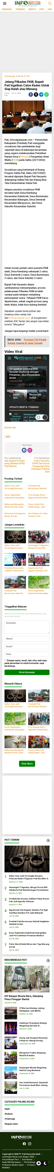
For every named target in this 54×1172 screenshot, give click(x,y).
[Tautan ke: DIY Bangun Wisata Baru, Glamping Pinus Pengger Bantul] (27, 979)
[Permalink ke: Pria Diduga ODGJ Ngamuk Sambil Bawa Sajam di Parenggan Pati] (39, 718)
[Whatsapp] (46, 94)
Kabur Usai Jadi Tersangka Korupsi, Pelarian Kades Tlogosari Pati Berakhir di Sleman (13, 487)
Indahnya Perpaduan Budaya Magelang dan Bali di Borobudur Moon (33, 1024)
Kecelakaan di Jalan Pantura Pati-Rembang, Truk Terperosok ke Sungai (38, 515)
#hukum (8, 1114)
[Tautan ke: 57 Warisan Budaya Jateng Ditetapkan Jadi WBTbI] (10, 1013)
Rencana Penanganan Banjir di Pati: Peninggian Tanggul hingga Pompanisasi (15, 515)
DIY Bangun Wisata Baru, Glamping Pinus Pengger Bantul (23, 998)
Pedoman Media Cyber (13, 1165)
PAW (15, 160)
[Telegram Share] (41, 94)
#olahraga (9, 1119)
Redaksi (6, 1167)
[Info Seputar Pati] (27, 3)
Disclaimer (27, 1159)
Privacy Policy (34, 1165)
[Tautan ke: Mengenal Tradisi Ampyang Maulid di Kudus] (10, 1057)
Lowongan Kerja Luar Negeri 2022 (18, 1157)
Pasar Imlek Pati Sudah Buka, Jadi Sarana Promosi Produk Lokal (36, 505)
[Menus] (4, 3)
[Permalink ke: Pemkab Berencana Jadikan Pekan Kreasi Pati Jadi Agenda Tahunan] (15, 559)
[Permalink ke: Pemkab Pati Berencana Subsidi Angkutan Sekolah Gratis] (15, 582)
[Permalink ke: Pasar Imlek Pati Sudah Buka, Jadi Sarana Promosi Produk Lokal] (39, 742)
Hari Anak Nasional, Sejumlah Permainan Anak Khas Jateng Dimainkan (33, 1084)
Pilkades (24, 156)
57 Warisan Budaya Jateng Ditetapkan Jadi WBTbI (31, 1009)
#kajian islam (11, 1124)
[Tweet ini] (36, 94)
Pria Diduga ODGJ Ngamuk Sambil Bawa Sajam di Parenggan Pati (38, 496)
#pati (7, 1109)
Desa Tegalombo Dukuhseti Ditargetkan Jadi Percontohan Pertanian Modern (15, 496)
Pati (6, 95)
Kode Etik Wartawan (11, 1162)
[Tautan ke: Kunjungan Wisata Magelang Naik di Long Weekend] (10, 1072)
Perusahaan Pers (10, 1159)
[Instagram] (29, 450)
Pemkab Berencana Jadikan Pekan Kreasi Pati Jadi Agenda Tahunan (14, 569)
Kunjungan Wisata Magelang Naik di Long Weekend (32, 1069)
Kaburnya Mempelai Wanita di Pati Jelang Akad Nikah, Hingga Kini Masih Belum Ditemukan (14, 505)
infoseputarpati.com (19, 317)
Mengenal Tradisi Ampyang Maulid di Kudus (32, 1054)
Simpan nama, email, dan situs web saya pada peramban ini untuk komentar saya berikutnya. (25, 663)
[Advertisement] (27, 43)
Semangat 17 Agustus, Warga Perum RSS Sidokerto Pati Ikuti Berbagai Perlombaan (38, 546)
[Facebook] (24, 450)
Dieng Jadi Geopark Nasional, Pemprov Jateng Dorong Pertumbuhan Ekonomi (33, 1039)
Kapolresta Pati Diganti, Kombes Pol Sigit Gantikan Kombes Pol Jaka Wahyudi (39, 569)
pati (8, 436)
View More (27, 763)
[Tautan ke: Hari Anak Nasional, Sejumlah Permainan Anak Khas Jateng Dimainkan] (10, 1087)
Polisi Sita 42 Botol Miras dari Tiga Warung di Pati (29, 945)
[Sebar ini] (30, 94)
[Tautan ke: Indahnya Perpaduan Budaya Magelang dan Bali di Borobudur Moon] (10, 1028)
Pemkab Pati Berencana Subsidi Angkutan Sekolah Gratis (37, 487)
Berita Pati (10, 427)
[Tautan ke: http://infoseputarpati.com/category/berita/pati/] (48, 840)
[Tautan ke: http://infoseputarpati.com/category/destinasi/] (48, 960)
